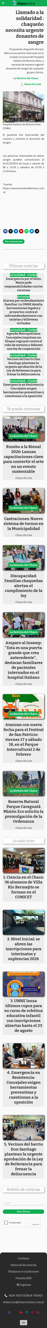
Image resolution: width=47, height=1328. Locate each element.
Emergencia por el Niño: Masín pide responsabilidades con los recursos (23, 284)
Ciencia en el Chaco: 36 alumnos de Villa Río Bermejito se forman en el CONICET (24, 887)
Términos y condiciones (23, 1271)
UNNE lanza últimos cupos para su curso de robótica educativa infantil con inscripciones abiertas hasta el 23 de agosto (23, 1015)
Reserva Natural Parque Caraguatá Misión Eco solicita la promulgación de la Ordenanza (23, 811)
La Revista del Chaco (25, 78)
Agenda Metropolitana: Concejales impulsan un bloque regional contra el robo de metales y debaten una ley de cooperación (24, 341)
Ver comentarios (14, 241)
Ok (23, 1322)
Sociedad (23, 296)
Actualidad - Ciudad (23, 275)
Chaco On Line (32, 84)
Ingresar (25, 1284)
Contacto (23, 1258)
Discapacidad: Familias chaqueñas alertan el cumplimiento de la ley (23, 585)
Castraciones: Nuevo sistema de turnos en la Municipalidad (23, 523)
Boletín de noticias (23, 1190)
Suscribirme (23, 1211)
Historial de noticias (24, 1265)
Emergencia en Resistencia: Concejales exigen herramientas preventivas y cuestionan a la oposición (23, 390)
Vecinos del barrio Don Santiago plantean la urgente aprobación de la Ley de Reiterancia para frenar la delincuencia (23, 366)
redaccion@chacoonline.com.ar (23, 1302)
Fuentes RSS (23, 1278)
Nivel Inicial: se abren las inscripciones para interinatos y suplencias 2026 (23, 949)
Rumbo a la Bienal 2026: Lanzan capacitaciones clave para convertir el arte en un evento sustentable (23, 459)
